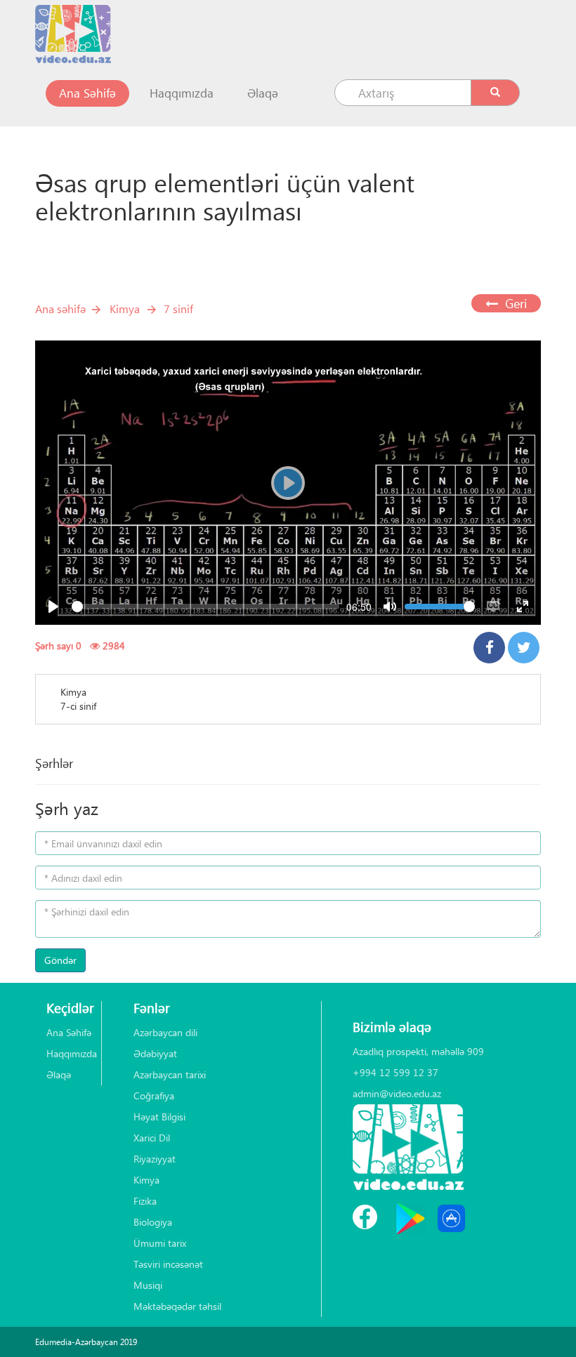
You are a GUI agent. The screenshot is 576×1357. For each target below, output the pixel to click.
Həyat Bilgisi (159, 1116)
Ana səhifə (60, 308)
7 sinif (178, 308)
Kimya (125, 308)
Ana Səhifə (94, 92)
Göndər (60, 960)
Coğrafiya (153, 1095)
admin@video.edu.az (397, 1093)
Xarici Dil (151, 1137)
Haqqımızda (182, 93)
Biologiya (152, 1222)
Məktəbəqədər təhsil (177, 1306)
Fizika (145, 1200)
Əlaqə (262, 93)
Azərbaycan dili (165, 1032)
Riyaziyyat (154, 1158)
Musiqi (147, 1285)
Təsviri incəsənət (168, 1264)
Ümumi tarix (159, 1243)
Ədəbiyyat (155, 1053)
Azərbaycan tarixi (169, 1074)
